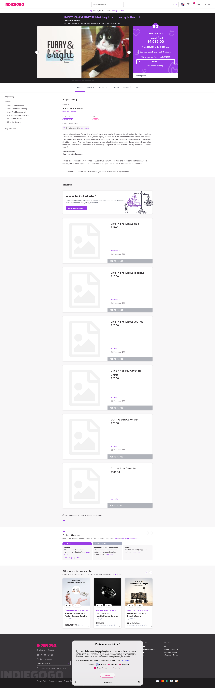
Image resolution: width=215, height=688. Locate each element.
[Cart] (188, 4)
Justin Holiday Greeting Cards (18, 115)
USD (172, 4)
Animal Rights (68, 119)
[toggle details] (89, 627)
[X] (41, 655)
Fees (165, 646)
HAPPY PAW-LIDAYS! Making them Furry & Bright (101, 17)
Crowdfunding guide (130, 538)
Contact (143, 646)
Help (117, 538)
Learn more (109, 554)
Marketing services (171, 649)
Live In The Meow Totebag (17, 109)
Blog (142, 652)
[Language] (183, 4)
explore (117, 574)
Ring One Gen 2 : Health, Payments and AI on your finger (107, 616)
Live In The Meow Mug (15, 105)
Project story (9, 97)
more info (66, 112)
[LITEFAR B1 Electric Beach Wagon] (139, 592)
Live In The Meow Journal (16, 112)
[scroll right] (129, 52)
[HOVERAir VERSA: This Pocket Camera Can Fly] (76, 592)
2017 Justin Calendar (14, 119)
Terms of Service (55, 681)
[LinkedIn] (52, 655)
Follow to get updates (72, 558)
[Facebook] (38, 655)
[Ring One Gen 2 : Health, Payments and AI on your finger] (107, 592)
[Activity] (193, 4)
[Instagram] (48, 655)
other (95, 119)
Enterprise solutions (171, 655)
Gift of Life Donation (14, 122)
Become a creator (170, 652)
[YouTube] (45, 655)
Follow (155, 61)
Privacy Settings (70, 681)
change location (118, 11)
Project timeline (10, 129)
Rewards (8, 101)
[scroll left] (37, 52)
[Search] (94, 4)
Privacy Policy (42, 681)
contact (73, 112)
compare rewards (76, 208)
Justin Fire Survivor (72, 20)
